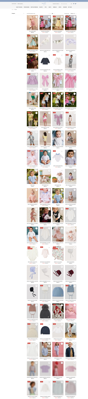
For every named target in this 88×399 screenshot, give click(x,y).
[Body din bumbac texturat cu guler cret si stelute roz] (45, 234)
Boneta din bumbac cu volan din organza (45, 281)
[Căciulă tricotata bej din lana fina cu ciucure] (32, 330)
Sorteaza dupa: (66, 13)
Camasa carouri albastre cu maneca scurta (45, 377)
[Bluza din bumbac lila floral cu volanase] (32, 80)
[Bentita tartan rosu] (32, 61)
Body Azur (32, 185)
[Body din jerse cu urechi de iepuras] (58, 234)
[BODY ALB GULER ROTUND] (45, 157)
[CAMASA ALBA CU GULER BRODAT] (58, 330)
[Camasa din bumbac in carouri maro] (70, 387)
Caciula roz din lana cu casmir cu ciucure (70, 319)
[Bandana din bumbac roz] (70, 22)
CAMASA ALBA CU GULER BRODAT (58, 338)
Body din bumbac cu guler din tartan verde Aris (58, 223)
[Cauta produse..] (62, 4)
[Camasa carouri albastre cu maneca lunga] (32, 368)
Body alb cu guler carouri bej (58, 146)
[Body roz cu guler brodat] (45, 253)
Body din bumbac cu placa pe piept (32, 242)
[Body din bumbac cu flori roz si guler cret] (32, 214)
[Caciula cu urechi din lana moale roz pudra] (32, 311)
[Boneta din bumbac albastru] (32, 272)
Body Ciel (58, 204)
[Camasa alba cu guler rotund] (70, 330)
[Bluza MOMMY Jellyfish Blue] (45, 99)
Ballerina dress (32, 31)
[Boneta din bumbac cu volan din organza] (45, 272)
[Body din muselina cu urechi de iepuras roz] (70, 234)
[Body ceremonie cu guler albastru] (45, 195)
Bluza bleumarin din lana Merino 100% (45, 69)
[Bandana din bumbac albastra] (45, 22)
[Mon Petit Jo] (44, 3)
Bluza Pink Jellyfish (45, 127)
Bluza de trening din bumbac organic (70, 69)
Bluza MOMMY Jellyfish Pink (70, 108)
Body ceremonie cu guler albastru (45, 204)
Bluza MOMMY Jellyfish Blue (45, 108)
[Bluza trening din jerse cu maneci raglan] (32, 138)
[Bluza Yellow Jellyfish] (45, 138)
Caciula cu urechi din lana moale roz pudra (32, 319)
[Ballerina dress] (32, 22)
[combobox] (65, 4)
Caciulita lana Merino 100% (45, 338)
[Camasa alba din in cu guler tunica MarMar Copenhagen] (32, 349)
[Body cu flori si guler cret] (70, 195)
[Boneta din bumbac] (70, 253)
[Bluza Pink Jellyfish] (45, 118)
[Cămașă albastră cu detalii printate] (45, 349)
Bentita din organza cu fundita (70, 50)
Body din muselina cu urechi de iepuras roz (70, 242)
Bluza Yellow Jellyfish (45, 146)
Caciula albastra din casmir (57, 300)
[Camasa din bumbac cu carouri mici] (58, 387)
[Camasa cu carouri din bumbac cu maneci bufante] (70, 368)
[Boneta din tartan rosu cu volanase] (70, 272)
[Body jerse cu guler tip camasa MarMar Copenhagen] (32, 253)
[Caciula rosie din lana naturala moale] (58, 311)
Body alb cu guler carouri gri (70, 146)
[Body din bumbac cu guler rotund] (70, 214)
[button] (31, 1)
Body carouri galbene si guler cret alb (32, 204)
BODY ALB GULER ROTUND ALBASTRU (57, 165)
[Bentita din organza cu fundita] (70, 41)
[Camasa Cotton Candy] (58, 368)
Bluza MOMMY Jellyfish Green (57, 108)
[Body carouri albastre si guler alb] (70, 176)
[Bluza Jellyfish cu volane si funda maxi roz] (58, 80)
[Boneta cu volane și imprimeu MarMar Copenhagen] (58, 253)
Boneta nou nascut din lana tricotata (45, 300)
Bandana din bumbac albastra (45, 31)
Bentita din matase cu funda (57, 50)
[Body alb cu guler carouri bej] (58, 138)
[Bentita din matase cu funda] (58, 41)
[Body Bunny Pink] (58, 176)
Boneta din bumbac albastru (32, 281)
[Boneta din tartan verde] (32, 291)
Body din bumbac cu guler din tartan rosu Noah (45, 223)
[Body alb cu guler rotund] (32, 157)
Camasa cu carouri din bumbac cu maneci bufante (70, 377)
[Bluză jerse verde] (32, 99)
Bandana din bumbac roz (70, 31)
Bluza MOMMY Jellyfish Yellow (32, 127)
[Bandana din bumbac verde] (32, 41)
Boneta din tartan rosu (57, 281)
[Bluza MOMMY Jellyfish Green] (58, 99)
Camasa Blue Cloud (58, 358)
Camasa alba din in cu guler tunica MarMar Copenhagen (32, 358)
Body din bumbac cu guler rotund (71, 223)
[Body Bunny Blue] (45, 176)
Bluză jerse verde (32, 108)
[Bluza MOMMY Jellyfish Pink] (70, 99)
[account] (71, 4)
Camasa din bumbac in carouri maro (70, 396)
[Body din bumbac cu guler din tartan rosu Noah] (45, 214)
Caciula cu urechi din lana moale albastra (70, 300)
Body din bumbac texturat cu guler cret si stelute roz (45, 242)
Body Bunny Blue (45, 185)
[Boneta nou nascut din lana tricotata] (45, 291)
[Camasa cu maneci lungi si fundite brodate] (45, 387)
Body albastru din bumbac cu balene (70, 165)
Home (12, 9)
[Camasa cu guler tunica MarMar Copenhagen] (32, 387)
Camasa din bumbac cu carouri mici (58, 396)
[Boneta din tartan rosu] (58, 272)
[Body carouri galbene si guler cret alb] (32, 195)
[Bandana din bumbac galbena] (58, 22)
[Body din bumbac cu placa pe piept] (32, 234)
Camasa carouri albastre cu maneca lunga (32, 377)
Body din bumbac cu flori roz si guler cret (32, 223)
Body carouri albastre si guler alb (70, 185)
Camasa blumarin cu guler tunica (70, 358)
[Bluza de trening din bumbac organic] (70, 61)
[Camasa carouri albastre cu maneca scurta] (45, 368)
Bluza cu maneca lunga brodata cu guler (57, 69)
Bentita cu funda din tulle (45, 50)
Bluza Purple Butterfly (58, 127)
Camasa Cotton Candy (58, 377)
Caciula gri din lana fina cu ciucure (45, 319)
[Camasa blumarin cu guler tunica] (70, 349)
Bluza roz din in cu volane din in (71, 127)
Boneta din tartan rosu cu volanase (71, 281)
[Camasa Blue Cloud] (58, 349)
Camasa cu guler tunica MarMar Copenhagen (32, 396)
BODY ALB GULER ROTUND (45, 165)
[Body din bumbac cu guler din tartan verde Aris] (58, 214)
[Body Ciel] (58, 195)
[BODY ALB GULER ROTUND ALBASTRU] (58, 157)
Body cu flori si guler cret (70, 204)
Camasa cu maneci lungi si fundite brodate (45, 396)
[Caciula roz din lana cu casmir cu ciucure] (70, 311)
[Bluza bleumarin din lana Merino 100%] (45, 61)
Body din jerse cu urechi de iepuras (58, 242)
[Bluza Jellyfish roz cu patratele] (70, 80)
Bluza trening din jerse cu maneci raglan (32, 146)
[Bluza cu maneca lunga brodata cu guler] (58, 61)
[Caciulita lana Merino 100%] (45, 330)
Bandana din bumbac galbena (58, 31)
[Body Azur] (32, 176)
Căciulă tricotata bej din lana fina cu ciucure (32, 338)
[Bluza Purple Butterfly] (58, 118)
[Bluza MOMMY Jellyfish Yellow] (32, 118)
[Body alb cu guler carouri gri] (70, 138)
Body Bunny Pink (58, 185)
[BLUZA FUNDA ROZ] (45, 80)
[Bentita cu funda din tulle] (45, 41)
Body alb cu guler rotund (32, 165)
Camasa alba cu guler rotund (70, 338)
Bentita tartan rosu (32, 69)
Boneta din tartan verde (32, 300)
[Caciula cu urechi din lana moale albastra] (70, 291)
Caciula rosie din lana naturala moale (58, 319)
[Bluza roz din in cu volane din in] (70, 118)
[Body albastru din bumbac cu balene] (70, 157)
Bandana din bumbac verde (32, 50)
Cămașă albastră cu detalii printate (45, 358)
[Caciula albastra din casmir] (58, 291)
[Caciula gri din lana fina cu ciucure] (45, 311)
